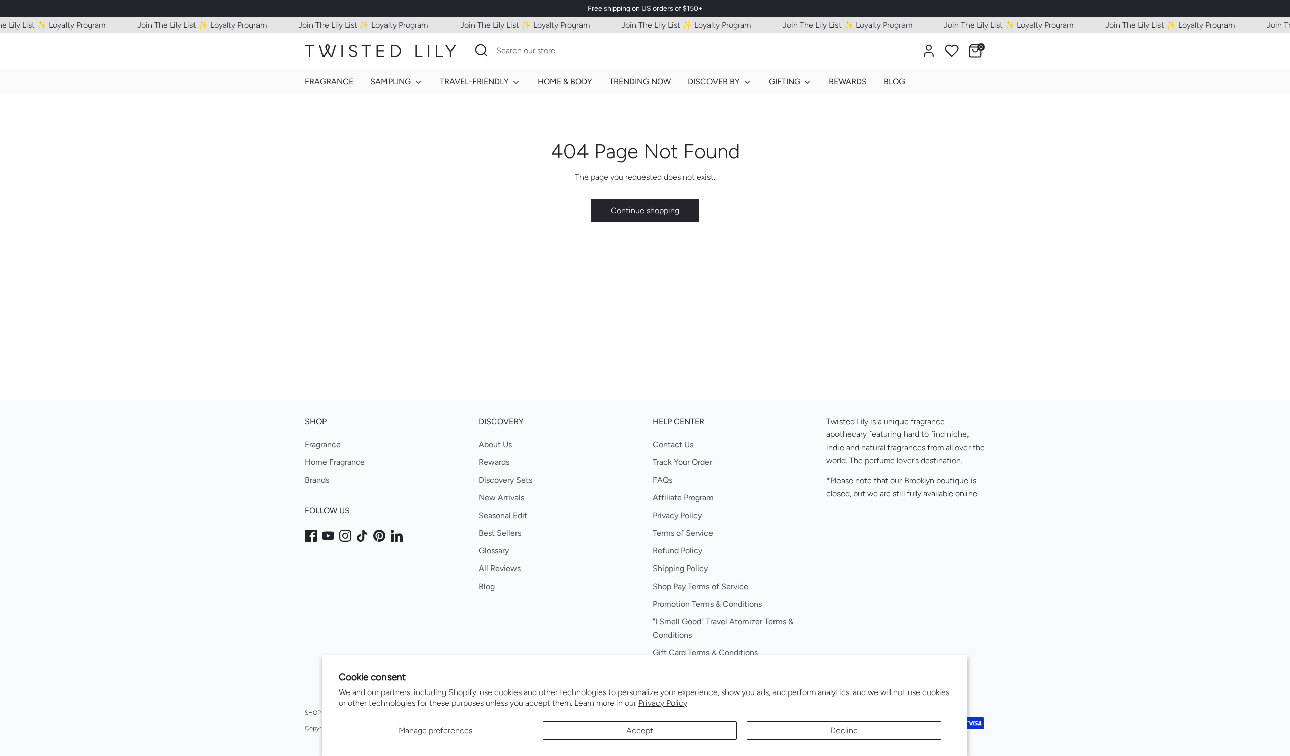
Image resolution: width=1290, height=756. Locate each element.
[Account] (929, 51)
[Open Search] (481, 50)
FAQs (662, 480)
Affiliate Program (683, 497)
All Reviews (500, 568)
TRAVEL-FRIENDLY (475, 81)
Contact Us (673, 444)
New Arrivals (501, 497)
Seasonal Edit (503, 515)
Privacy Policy (662, 703)
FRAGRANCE (329, 81)
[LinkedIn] (397, 536)
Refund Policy (677, 550)
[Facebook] (311, 536)
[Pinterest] (379, 536)
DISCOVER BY (715, 81)
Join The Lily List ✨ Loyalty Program (191, 25)
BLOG (894, 81)
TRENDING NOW (640, 81)
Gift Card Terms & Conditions (705, 652)
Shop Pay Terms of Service (700, 586)
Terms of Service (683, 533)
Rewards (494, 462)
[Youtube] (328, 536)
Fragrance (323, 444)
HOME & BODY (565, 81)
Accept (639, 730)
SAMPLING (391, 81)
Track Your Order (682, 462)
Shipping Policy (680, 568)
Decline (844, 730)
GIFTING (785, 81)
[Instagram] (345, 536)
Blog (487, 586)
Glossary (494, 550)
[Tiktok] (362, 536)
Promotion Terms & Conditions (707, 604)
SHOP (313, 712)
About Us (495, 444)
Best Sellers (500, 533)
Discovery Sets (505, 480)
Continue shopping (645, 210)
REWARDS (848, 81)
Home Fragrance (335, 462)
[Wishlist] (952, 51)
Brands (317, 480)
